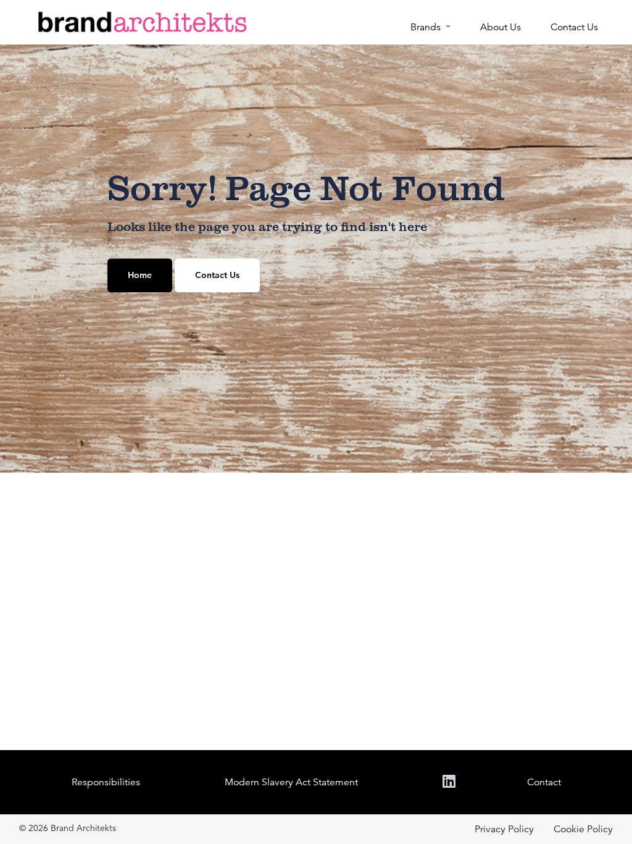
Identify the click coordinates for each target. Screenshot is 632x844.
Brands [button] (426, 27)
